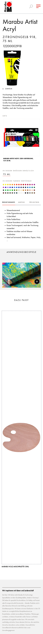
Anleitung (21, 202)
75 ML (6, 174)
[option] (21, 141)
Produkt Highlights (8, 202)
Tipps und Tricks (34, 202)
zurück (8, 89)
